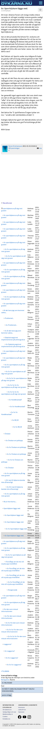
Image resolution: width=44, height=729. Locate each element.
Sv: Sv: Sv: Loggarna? (14, 665)
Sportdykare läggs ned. (11, 508)
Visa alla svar (7, 203)
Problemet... (9, 318)
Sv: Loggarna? (9, 651)
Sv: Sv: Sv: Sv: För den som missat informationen (13, 637)
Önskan (7, 434)
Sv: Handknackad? (15, 400)
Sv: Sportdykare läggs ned (13, 515)
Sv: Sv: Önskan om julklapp (16, 447)
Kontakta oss (6, 719)
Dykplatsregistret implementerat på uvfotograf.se (13, 338)
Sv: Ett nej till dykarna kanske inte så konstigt (12, 488)
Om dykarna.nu (7, 709)
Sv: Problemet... (11, 325)
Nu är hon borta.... (10, 502)
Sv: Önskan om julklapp (14, 440)
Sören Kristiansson (15, 146)
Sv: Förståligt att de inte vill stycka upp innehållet (13, 569)
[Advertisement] (22, 178)
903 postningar (14, 148)
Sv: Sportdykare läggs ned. (14, 522)
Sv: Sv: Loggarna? (12, 658)
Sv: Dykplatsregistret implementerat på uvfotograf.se (13, 345)
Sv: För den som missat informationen (11, 617)
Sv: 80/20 (15, 420)
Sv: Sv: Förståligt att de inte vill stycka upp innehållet (13, 583)
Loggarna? (7, 644)
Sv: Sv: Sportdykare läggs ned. (16, 529)
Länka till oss (22, 709)
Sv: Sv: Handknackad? (17, 406)
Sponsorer (21, 712)
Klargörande (12, 590)
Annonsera (21, 707)
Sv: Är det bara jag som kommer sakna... (11, 332)
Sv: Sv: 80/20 (17, 427)
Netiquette (5, 680)
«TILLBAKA (5, 671)
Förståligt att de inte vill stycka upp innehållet (12, 563)
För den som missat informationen (9, 610)
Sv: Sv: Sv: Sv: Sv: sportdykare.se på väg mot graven (13, 386)
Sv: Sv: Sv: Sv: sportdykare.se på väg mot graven (14, 379)
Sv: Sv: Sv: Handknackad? (9, 413)
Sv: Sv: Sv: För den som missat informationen (12, 630)
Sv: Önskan (10, 468)
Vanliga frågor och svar (9, 712)
